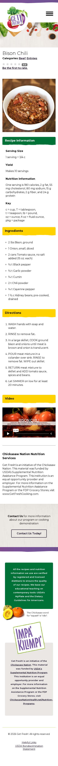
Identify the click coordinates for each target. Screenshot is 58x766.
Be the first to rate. (15, 68)
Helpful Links (29, 742)
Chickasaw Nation (21, 664)
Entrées (32, 58)
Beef (22, 58)
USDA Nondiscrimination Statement (29, 748)
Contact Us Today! (29, 533)
